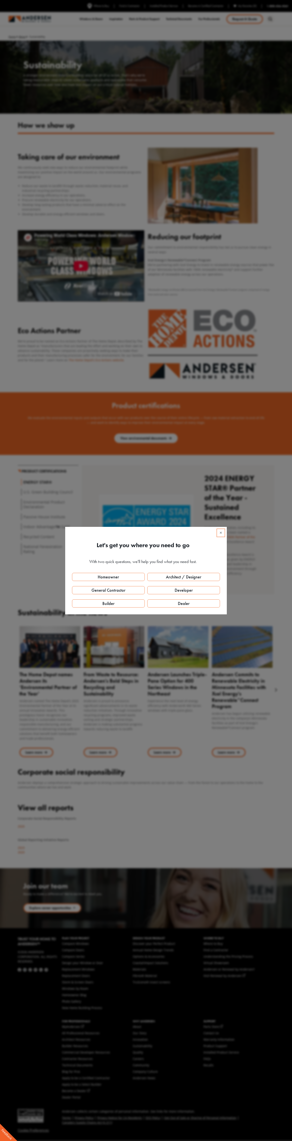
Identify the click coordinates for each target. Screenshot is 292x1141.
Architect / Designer (183, 577)
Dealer (184, 603)
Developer (184, 590)
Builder (108, 603)
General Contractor (108, 590)
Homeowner (108, 577)
